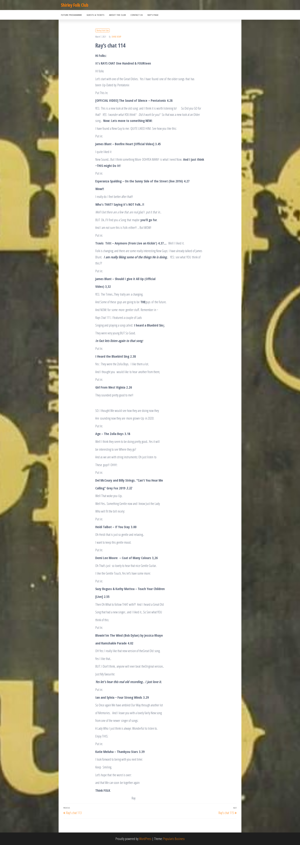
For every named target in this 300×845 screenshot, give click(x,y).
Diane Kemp (116, 36)
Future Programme (71, 14)
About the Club (117, 14)
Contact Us (136, 14)
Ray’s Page (153, 14)
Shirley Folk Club (74, 5)
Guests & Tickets (95, 14)
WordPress (145, 838)
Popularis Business (174, 838)
